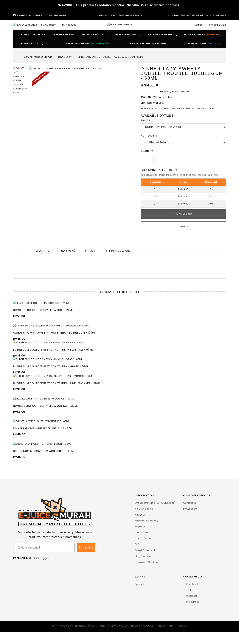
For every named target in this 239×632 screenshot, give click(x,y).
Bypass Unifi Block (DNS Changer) (155, 503)
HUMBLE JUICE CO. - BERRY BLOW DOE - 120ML (43, 310)
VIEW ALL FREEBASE (63, 34)
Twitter (190, 590)
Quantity (147, 151)
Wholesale (141, 532)
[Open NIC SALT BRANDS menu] (107, 34)
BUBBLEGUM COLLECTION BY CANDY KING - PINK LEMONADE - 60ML (56, 383)
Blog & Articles (143, 556)
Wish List (184, 226)
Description (43, 251)
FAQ (137, 544)
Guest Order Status (146, 550)
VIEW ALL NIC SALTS (33, 34)
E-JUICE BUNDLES (201, 34)
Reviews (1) (68, 251)
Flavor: (146, 120)
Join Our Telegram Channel (148, 43)
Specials (140, 584)
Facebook (192, 584)
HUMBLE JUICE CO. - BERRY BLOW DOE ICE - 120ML (45, 406)
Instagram (192, 602)
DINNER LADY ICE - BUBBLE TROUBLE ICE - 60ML (43, 428)
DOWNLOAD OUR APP (86, 43)
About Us (140, 515)
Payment (90, 251)
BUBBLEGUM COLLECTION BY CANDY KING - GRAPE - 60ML (50, 366)
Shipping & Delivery (118, 251)
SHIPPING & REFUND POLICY (114, 626)
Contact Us (189, 503)
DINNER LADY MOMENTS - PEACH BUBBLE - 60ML (44, 451)
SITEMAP (182, 626)
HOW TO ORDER (203, 43)
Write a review (180, 91)
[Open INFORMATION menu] (42, 43)
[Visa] (47, 558)
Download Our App (146, 562)
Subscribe (86, 547)
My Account (190, 509)
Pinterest (191, 596)
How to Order (143, 538)
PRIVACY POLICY (166, 626)
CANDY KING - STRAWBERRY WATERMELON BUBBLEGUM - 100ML (54, 332)
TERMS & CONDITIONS (143, 626)
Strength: (149, 135)
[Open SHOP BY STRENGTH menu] (176, 34)
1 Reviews (164, 91)
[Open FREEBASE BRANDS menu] (140, 34)
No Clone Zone (144, 509)
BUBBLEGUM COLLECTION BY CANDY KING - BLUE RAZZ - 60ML (53, 349)
